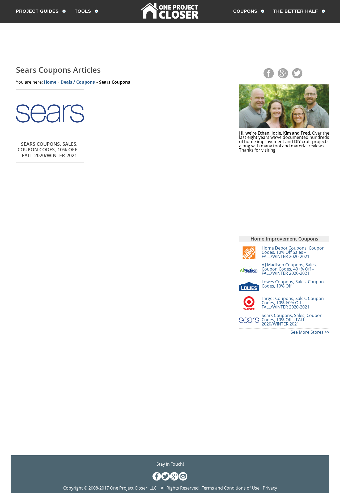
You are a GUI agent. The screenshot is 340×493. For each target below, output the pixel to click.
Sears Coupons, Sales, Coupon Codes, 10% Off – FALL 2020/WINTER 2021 (292, 319)
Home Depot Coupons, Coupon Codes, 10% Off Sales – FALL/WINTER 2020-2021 (293, 252)
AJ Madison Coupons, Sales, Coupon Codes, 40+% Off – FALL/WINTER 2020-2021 (289, 269)
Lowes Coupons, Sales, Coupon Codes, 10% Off (293, 284)
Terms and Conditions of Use (231, 488)
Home (50, 82)
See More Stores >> (310, 332)
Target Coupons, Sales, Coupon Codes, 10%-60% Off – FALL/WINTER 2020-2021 (293, 302)
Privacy (270, 488)
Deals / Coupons (78, 82)
